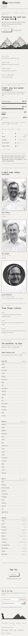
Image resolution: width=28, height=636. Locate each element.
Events (11, 630)
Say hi (3, 633)
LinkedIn (4, 216)
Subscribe (22, 599)
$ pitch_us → (6, 30)
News (15, 630)
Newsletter (21, 630)
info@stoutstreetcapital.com (14, 578)
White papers (5, 630)
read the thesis (17, 30)
